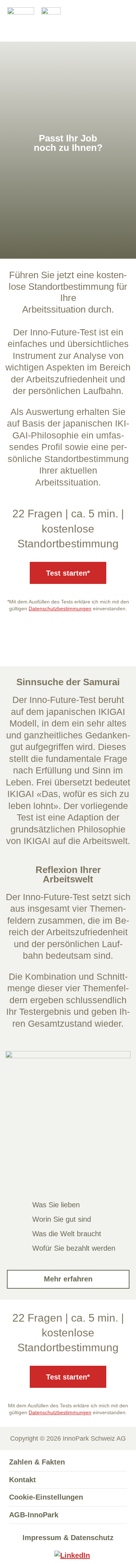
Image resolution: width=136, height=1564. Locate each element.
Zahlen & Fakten (37, 1462)
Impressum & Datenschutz (68, 1538)
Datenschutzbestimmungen (60, 608)
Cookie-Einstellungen (46, 1497)
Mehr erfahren (68, 1279)
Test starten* (68, 573)
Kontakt (22, 1480)
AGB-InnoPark (33, 1515)
